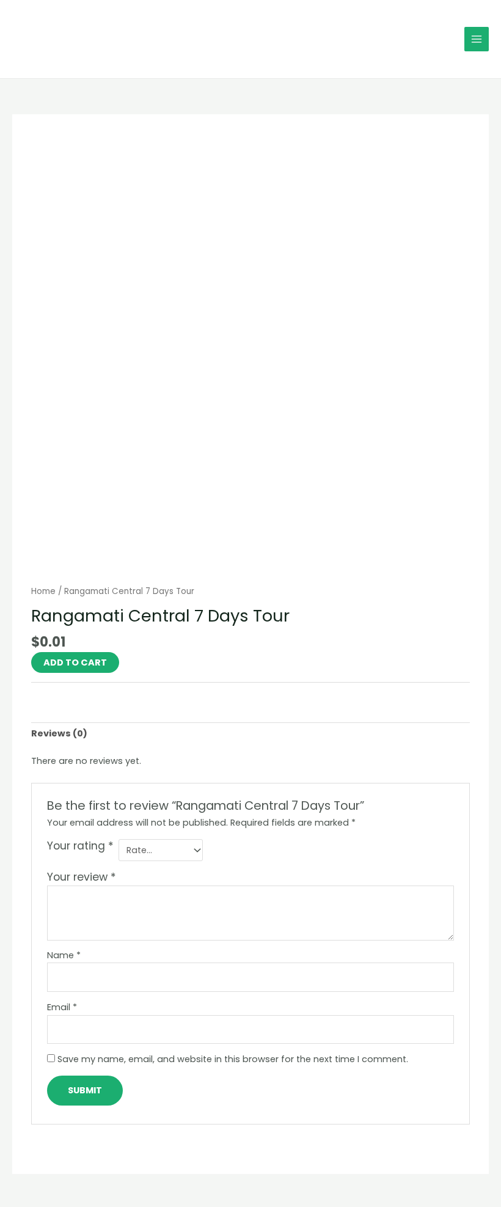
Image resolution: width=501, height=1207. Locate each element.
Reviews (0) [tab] (59, 733)
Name (64, 955)
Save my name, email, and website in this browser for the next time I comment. (232, 1059)
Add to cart (75, 662)
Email (62, 1007)
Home (43, 591)
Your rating (80, 846)
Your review (81, 877)
